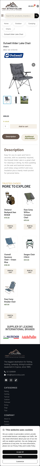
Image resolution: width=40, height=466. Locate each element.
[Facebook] (6, 380)
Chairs (8, 29)
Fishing (6, 391)
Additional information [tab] (30, 137)
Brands (6, 421)
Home (6, 23)
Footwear (7, 402)
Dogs (5, 408)
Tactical (6, 397)
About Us (7, 419)
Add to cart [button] (10, 227)
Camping (31, 23)
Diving (6, 405)
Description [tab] (11, 136)
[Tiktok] (16, 380)
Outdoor (18, 23)
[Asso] (29, 337)
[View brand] (14, 58)
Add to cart (23, 126)
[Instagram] (11, 380)
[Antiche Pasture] (11, 337)
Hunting (6, 394)
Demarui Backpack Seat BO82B (10, 212)
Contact (6, 424)
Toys (5, 410)
